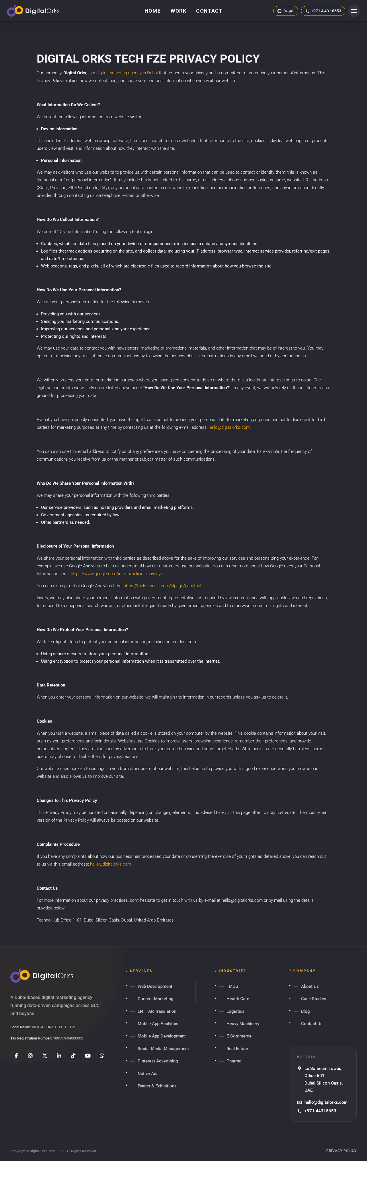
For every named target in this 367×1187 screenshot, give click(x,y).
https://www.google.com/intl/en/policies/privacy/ (116, 573)
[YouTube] (87, 1056)
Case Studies (313, 998)
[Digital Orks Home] (33, 11)
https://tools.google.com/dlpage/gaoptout (163, 585)
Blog (305, 1011)
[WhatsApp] (102, 1056)
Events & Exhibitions (157, 1086)
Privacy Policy (341, 1151)
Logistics (236, 1011)
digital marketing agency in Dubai (127, 72)
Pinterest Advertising (158, 1061)
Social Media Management (163, 1048)
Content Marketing (155, 998)
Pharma (234, 1061)
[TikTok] (73, 1056)
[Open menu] (354, 11)
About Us (310, 986)
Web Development (155, 986)
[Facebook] (16, 1056)
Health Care (238, 998)
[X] (44, 1056)
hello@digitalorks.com (229, 427)
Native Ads (148, 1073)
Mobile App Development (162, 1036)
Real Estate (237, 1048)
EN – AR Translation (157, 1011)
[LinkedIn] (59, 1056)
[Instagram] (30, 1056)
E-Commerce (239, 1036)
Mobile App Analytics (158, 1023)
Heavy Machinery (243, 1023)
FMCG (232, 986)
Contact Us (312, 1023)
